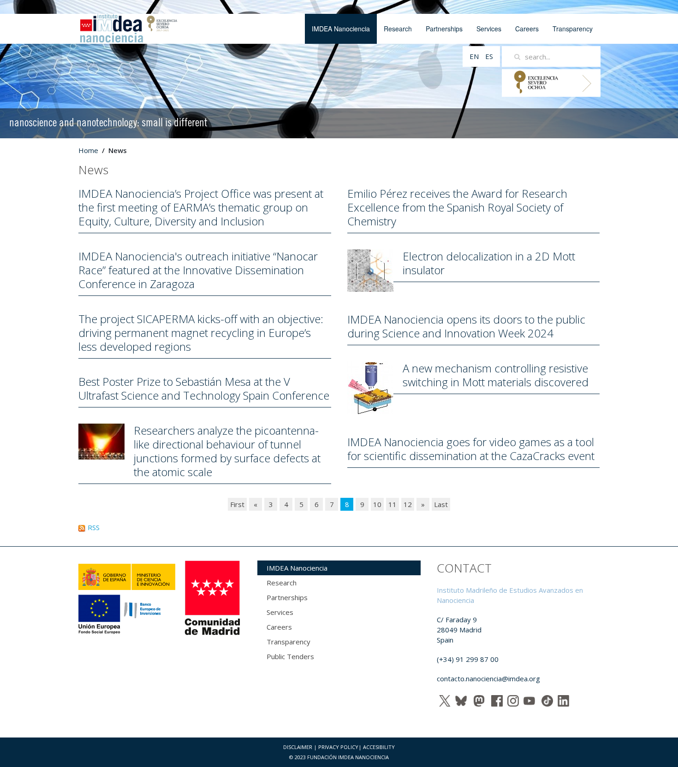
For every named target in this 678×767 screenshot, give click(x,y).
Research (398, 28)
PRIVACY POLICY (338, 746)
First (237, 504)
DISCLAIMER (297, 746)
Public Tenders (290, 656)
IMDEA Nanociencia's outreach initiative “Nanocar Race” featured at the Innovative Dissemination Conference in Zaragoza (198, 269)
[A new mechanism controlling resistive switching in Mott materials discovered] (370, 387)
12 (408, 504)
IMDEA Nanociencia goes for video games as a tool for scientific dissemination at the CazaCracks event (471, 448)
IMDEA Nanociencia (341, 28)
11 (392, 504)
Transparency (573, 28)
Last (441, 504)
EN (475, 56)
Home (88, 150)
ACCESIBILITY (379, 746)
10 (377, 504)
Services (488, 28)
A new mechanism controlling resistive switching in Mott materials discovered (496, 374)
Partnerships (444, 28)
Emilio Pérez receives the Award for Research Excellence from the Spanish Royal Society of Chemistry (457, 207)
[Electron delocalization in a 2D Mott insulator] (370, 269)
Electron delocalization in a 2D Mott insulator (489, 262)
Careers (527, 28)
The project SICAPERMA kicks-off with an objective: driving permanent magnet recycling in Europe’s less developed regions (200, 332)
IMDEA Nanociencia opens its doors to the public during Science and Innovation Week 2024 (466, 326)
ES (489, 56)
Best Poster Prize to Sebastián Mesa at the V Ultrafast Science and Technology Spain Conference (203, 388)
